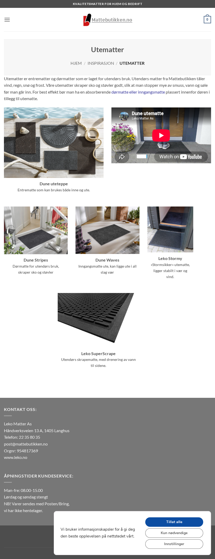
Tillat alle (174, 521)
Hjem (76, 63)
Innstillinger (174, 543)
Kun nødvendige (174, 532)
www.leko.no (15, 457)
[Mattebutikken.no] (107, 19)
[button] (7, 19)
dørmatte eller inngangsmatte (138, 91)
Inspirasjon (101, 63)
